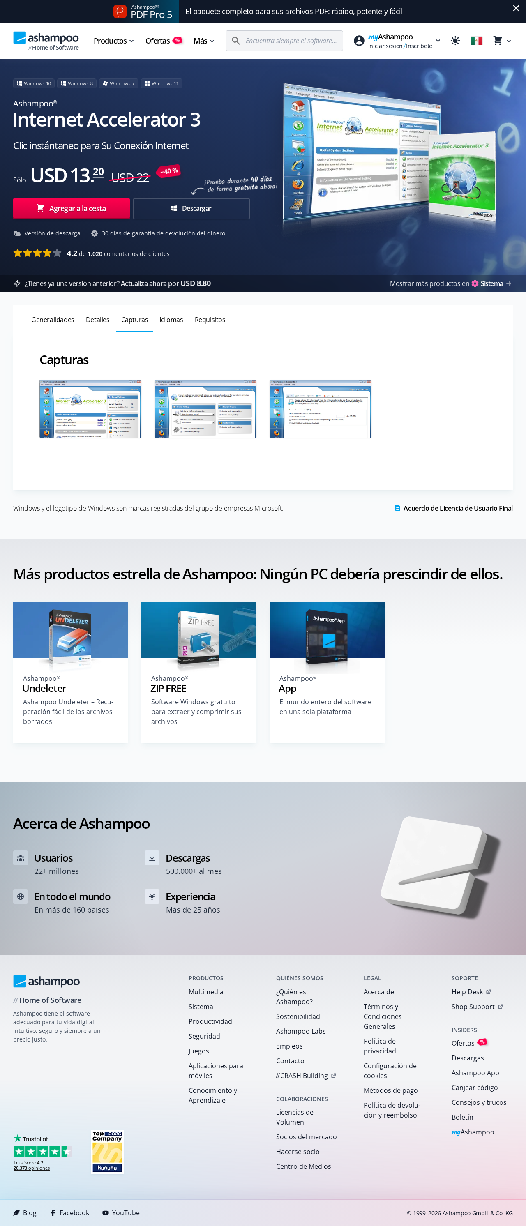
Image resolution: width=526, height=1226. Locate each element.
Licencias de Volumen (295, 1117)
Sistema (201, 1006)
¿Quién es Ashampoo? (294, 996)
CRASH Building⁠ (302, 1075)
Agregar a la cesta (77, 208)
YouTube (126, 1212)
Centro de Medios (303, 1166)
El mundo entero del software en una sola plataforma (325, 706)
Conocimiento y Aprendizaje (213, 1095)
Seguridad (204, 1036)
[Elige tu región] (477, 41)
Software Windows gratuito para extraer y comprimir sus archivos (196, 711)
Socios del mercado (306, 1136)
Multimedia (206, 991)
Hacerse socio (298, 1151)
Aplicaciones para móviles (216, 1070)
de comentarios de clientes (118, 253)
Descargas (468, 1057)
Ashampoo (473, 1132)
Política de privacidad (380, 1046)
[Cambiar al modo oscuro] (455, 41)
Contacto (290, 1060)
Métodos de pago (391, 1090)
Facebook (74, 1212)
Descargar (196, 208)
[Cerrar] (516, 8)
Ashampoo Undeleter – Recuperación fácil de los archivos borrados (68, 711)
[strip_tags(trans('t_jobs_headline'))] (107, 1151)
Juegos (199, 1050)
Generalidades (52, 319)
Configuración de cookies (390, 1070)
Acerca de (379, 991)
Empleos (289, 1046)
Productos (110, 41)
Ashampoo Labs (301, 1031)
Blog (30, 1212)
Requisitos (210, 319)
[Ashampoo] (47, 981)
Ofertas (162, 41)
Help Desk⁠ (467, 991)
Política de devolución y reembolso (392, 1110)
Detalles (98, 319)
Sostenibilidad (298, 1016)
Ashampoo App (475, 1072)
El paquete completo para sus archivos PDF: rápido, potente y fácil (294, 11)
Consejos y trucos (479, 1102)
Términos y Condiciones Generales (383, 1016)
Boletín (462, 1117)
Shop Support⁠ (473, 1006)
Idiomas (171, 319)
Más (200, 41)
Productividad (210, 1021)
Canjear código (475, 1087)
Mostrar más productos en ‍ (446, 283)
